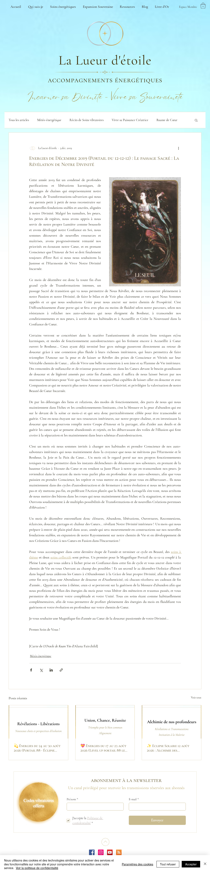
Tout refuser (168, 864)
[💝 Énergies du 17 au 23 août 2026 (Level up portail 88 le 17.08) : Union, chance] (105, 722)
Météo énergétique (49, 120)
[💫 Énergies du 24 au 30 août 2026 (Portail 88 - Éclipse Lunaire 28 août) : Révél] (38, 722)
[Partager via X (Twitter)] (41, 670)
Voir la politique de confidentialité (37, 868)
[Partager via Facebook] (31, 670)
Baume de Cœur (166, 120)
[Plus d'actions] (178, 148)
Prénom (72, 799)
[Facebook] (92, 852)
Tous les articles (19, 120)
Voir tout (196, 697)
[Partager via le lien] (61, 670)
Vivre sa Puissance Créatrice (130, 120)
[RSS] (119, 852)
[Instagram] (101, 852)
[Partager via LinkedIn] (51, 670)
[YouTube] (110, 852)
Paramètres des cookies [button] (137, 864)
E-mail (134, 799)
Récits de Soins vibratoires (87, 120)
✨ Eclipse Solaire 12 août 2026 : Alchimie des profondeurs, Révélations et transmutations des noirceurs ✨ (171, 748)
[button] (203, 6)
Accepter (191, 864)
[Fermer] (205, 864)
